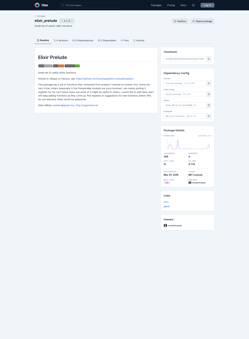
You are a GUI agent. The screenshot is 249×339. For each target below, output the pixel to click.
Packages (156, 5)
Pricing (171, 5)
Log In (207, 5)
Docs (183, 5)
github (167, 206)
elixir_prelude (46, 21)
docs (166, 202)
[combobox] (90, 5)
